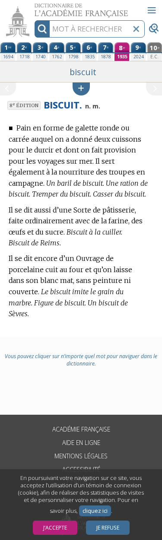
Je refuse (107, 527)
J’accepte (55, 527)
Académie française (81, 429)
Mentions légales (81, 456)
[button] (81, 89)
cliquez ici (95, 511)
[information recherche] (42, 29)
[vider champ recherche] (136, 29)
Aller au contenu (33, 7)
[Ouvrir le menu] (151, 10)
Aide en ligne (81, 442)
